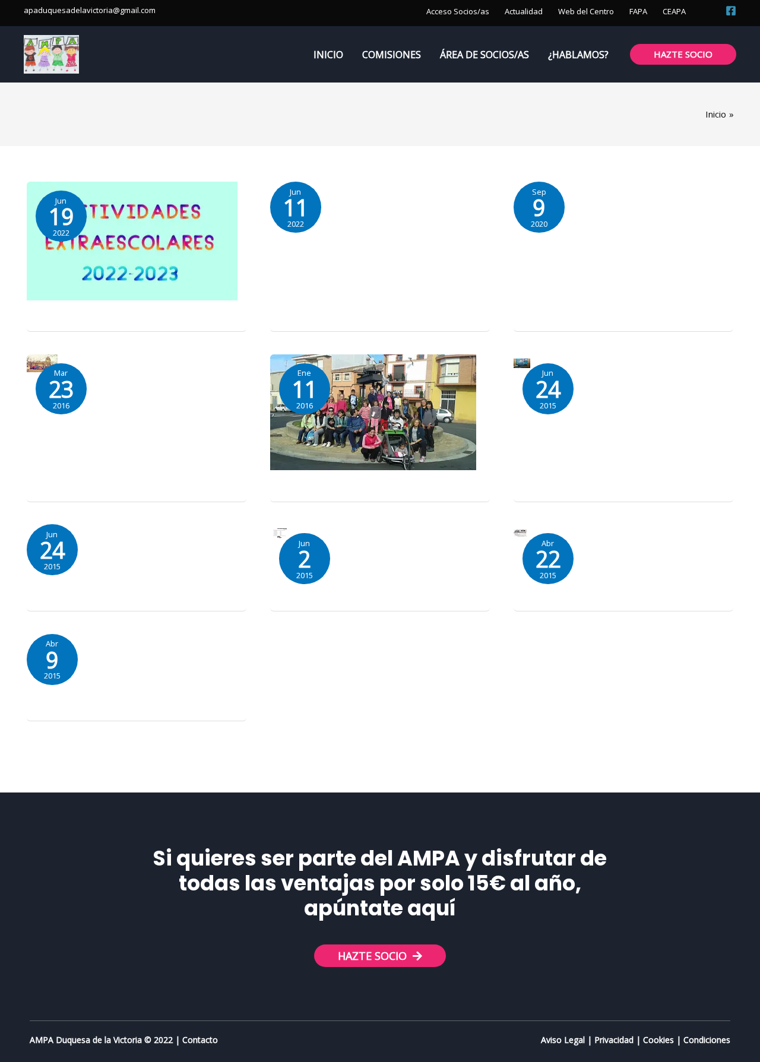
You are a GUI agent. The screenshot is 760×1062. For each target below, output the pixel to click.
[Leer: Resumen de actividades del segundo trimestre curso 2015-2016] (42, 362)
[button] (709, 10)
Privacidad (614, 1039)
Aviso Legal (563, 1039)
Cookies (658, 1039)
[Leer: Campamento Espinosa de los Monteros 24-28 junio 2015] (279, 532)
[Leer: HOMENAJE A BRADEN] (522, 362)
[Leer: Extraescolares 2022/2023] (132, 240)
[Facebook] (731, 10)
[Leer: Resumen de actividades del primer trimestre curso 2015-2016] (373, 411)
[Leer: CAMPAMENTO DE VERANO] (520, 532)
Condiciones (706, 1039)
